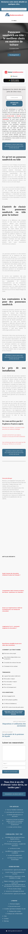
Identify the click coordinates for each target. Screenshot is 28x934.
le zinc (19, 116)
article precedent (19, 721)
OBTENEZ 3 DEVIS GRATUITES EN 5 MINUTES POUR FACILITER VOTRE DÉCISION (14, 146)
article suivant (7, 732)
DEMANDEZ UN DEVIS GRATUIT (14, 794)
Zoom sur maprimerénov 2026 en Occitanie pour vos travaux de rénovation (12, 609)
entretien (6, 119)
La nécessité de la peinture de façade (13, 735)
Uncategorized (14, 55)
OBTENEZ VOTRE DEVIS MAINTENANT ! (14, 9)
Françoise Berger (7, 478)
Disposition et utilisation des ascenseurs (14, 725)
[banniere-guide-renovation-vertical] (14, 250)
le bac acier (10, 116)
